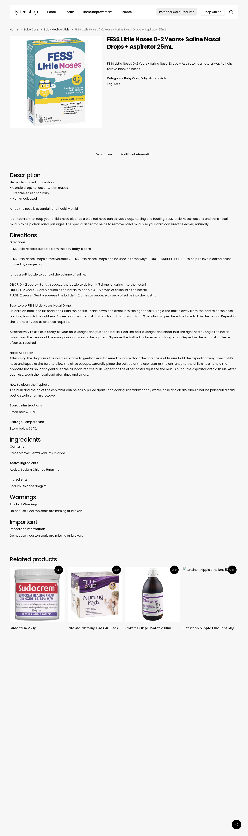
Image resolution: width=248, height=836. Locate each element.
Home (14, 29)
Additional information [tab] (136, 154)
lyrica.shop (26, 12)
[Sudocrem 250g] (37, 594)
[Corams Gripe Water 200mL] (152, 594)
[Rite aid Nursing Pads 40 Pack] (95, 594)
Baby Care (31, 29)
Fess (117, 84)
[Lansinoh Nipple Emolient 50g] (210, 594)
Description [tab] (104, 154)
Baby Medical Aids (56, 29)
